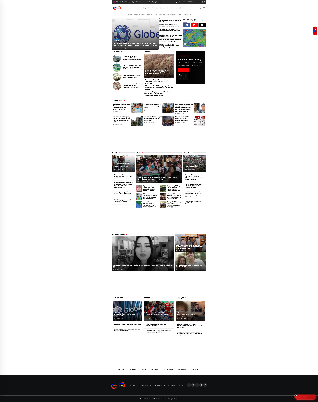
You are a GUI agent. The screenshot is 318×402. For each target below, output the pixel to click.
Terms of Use (134, 385)
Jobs (165, 385)
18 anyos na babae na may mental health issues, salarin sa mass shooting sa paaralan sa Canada (187, 314)
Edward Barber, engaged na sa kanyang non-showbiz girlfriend (190, 265)
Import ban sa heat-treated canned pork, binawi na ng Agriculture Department (132, 85)
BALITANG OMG (187, 15)
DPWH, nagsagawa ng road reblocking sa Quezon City (122, 200)
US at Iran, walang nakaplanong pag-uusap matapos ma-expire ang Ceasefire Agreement (158, 81)
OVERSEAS (137, 15)
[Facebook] (186, 25)
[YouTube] (194, 25)
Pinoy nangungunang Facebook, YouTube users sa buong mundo (127, 329)
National (121, 369)
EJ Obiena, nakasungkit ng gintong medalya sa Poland (156, 324)
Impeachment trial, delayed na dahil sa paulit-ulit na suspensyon (170, 40)
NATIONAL (130, 15)
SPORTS (179, 15)
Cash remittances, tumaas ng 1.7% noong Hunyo (132, 76)
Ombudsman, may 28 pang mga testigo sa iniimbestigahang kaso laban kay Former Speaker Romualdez (170, 31)
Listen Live (185, 70)
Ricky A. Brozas (119, 48)
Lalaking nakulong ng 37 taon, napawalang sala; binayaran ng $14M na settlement (189, 325)
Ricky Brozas (142, 182)
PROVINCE (149, 15)
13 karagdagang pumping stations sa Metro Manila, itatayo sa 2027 (122, 165)
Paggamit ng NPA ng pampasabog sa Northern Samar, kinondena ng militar (173, 188)
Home (138, 8)
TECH (160, 15)
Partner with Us (180, 8)
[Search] (200, 8)
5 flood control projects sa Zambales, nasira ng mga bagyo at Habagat (193, 185)
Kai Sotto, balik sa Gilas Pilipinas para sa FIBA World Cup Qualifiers (158, 331)
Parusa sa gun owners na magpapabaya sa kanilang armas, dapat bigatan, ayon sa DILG (169, 46)
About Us (169, 8)
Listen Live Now (160, 8)
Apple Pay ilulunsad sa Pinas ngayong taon (127, 324)
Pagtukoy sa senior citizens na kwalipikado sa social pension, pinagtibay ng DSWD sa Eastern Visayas (157, 178)
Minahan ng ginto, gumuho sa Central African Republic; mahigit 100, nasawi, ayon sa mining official (150, 2)
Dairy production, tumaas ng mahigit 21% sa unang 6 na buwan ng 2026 (132, 67)
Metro (144, 369)
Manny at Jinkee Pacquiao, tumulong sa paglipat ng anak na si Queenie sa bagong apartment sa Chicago (189, 246)
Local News (168, 369)
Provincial (155, 369)
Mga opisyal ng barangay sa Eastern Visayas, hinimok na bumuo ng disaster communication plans (149, 188)
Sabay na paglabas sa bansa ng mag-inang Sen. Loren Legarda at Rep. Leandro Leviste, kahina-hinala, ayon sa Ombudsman (184, 107)
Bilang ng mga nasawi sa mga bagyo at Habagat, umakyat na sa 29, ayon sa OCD (170, 20)
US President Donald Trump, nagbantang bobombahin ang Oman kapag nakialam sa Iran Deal (158, 87)
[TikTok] (202, 25)
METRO (143, 15)
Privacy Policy (145, 385)
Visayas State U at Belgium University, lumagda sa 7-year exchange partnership (150, 204)
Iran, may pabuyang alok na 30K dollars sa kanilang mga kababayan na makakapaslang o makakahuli (158, 93)
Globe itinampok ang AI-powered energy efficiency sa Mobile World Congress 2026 (124, 314)
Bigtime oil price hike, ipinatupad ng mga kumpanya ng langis (182, 118)
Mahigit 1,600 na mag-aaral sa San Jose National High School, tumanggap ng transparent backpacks (174, 204)
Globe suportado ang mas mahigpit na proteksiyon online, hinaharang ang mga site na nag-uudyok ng (135, 44)
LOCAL (156, 15)
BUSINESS (173, 15)
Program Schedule (148, 8)
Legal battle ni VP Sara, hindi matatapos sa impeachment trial (169, 25)
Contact (172, 385)
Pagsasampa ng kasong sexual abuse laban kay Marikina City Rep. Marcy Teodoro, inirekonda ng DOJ (123, 185)
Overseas (133, 369)
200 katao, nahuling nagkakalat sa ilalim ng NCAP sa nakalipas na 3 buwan (123, 176)
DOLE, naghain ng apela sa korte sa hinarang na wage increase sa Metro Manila (122, 193)
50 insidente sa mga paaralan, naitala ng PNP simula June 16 (170, 36)
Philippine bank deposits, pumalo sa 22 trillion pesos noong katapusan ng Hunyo (132, 58)
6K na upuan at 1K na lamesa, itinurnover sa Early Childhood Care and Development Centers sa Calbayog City (150, 196)
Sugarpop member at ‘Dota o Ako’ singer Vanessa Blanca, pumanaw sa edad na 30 (142, 266)
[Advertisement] (159, 139)
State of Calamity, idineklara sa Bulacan (191, 165)
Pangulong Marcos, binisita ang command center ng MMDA (152, 105)
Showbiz (195, 369)
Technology (182, 369)
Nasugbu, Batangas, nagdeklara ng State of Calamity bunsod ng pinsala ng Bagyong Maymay (194, 177)
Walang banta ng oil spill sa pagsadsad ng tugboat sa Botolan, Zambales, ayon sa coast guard (193, 194)
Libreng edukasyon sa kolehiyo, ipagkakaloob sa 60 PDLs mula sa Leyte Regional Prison (174, 196)
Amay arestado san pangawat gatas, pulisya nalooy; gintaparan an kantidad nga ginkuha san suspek (189, 333)
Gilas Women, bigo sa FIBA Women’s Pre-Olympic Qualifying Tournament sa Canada (157, 314)
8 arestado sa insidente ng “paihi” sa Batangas (193, 202)
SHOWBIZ (166, 15)
